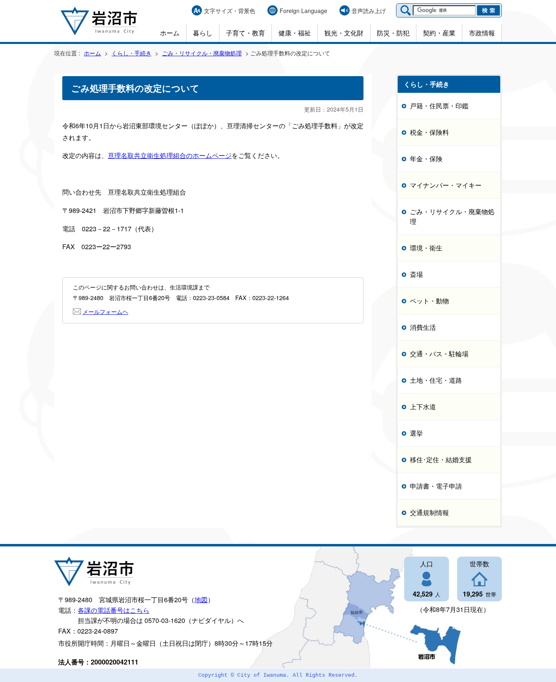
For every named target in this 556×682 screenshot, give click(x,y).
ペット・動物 (429, 300)
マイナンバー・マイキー (446, 185)
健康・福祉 (294, 32)
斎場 (416, 274)
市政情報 (482, 32)
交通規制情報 (429, 512)
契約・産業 (439, 32)
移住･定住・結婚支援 (441, 459)
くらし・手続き (131, 53)
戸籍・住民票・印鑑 (439, 105)
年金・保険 (426, 158)
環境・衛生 (426, 247)
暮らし (202, 32)
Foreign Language (303, 11)
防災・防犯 (393, 32)
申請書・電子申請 (436, 486)
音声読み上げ (369, 11)
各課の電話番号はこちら (113, 610)
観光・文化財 (343, 32)
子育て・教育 (245, 32)
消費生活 (423, 327)
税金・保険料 (429, 132)
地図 (201, 599)
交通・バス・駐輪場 (439, 353)
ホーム (169, 32)
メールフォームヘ (105, 311)
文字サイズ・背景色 (229, 11)
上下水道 (423, 406)
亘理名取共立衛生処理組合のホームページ (170, 155)
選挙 (416, 433)
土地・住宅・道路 (436, 380)
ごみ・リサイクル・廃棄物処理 (202, 53)
